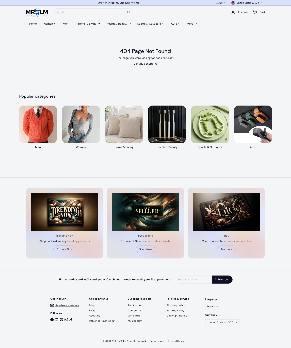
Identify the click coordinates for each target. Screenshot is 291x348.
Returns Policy (175, 310)
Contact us (134, 310)
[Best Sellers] (145, 212)
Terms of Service (176, 341)
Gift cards (134, 315)
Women (48, 23)
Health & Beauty (117, 23)
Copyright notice (177, 315)
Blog (91, 305)
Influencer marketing (102, 321)
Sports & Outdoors (149, 23)
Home (33, 23)
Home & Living (87, 23)
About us (94, 315)
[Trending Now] (64, 212)
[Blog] (226, 212)
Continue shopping (145, 63)
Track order (135, 305)
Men (66, 23)
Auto (174, 23)
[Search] (129, 12)
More (190, 23)
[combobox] (93, 12)
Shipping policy (176, 305)
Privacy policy (157, 341)
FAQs (92, 310)
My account (135, 321)
